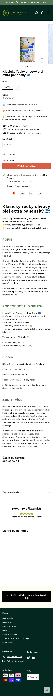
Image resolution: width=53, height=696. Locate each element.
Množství (7, 139)
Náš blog (6, 630)
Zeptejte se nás (10, 492)
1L (18, 87)
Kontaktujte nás (9, 626)
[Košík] (42, 13)
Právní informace (9, 634)
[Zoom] (42, 59)
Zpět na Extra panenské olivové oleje (28, 597)
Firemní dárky (8, 642)
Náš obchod (7, 622)
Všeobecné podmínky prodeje (15, 638)
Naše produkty (9, 618)
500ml (8, 87)
